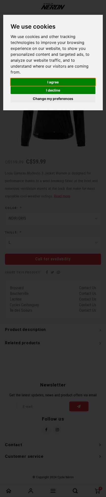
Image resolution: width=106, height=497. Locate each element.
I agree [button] (53, 82)
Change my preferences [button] (53, 98)
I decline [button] (53, 90)
